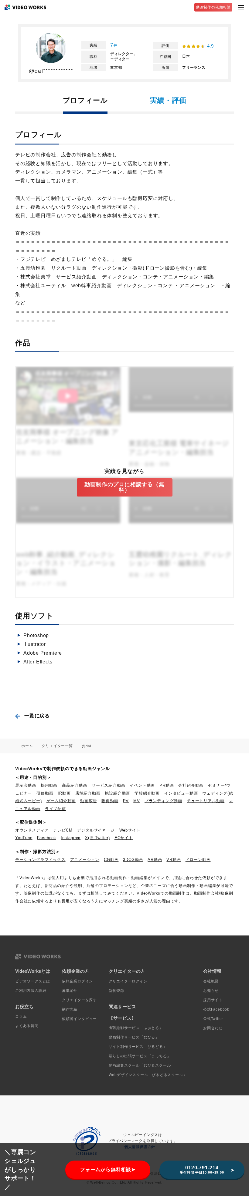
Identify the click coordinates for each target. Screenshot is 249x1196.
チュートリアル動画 (205, 801)
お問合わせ (213, 1028)
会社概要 (211, 981)
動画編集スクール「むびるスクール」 (142, 1065)
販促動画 (109, 801)
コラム (21, 1016)
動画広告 (88, 801)
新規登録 (116, 990)
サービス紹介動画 (108, 785)
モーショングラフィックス (40, 859)
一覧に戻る (37, 715)
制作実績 (69, 1009)
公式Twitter (213, 1019)
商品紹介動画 (74, 785)
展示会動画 (25, 785)
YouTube (23, 838)
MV (136, 801)
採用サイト (213, 1000)
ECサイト (123, 838)
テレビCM (62, 830)
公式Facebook (216, 1009)
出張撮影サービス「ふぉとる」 (136, 1028)
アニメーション (85, 859)
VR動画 (173, 859)
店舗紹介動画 (88, 793)
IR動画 (64, 793)
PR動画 (166, 785)
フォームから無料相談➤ (107, 1169)
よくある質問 (27, 1026)
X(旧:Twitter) (97, 838)
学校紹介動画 (147, 793)
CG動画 (111, 859)
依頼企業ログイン (77, 981)
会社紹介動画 (190, 785)
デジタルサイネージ (95, 830)
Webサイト (130, 830)
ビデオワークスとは (32, 981)
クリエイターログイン (128, 981)
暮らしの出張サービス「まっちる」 (140, 1056)
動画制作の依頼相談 (213, 7)
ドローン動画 (198, 859)
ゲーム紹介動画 (61, 801)
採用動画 (49, 785)
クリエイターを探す (79, 1000)
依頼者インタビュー (79, 1019)
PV (126, 801)
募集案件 (69, 990)
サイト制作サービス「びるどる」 (138, 1047)
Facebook (46, 838)
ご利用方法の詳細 (30, 990)
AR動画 (155, 859)
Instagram (70, 838)
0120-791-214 (202, 1169)
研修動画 (44, 793)
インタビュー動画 (181, 793)
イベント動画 (142, 785)
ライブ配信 (55, 808)
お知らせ (211, 990)
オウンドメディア (32, 830)
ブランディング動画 (163, 801)
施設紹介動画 (117, 793)
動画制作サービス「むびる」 (134, 1037)
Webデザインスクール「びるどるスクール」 (148, 1075)
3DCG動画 (133, 859)
